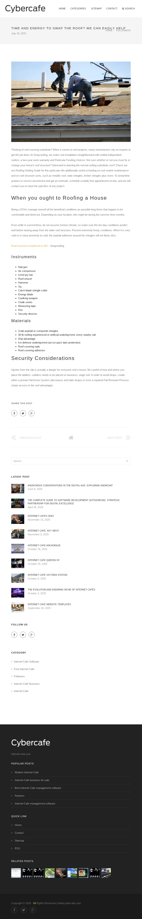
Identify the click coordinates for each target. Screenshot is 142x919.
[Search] (127, 461)
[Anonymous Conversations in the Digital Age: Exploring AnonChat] (38, 873)
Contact (112, 8)
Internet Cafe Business (27, 683)
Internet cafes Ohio (41, 516)
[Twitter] (23, 413)
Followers (123, 30)
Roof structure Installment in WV (29, 245)
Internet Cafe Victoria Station (47, 575)
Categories (78, 8)
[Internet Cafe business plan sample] (50, 873)
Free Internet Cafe (24, 669)
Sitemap (96, 8)
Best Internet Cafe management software (38, 787)
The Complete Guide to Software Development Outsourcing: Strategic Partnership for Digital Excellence (74, 502)
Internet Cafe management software (35, 803)
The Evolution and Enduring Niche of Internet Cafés (61, 589)
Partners (19, 795)
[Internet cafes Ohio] (61, 873)
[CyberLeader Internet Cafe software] (16, 873)
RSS (17, 848)
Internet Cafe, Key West (43, 530)
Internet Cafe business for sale (32, 780)
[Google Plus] (32, 413)
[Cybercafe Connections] (25, 6)
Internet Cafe (21, 691)
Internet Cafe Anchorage (44, 545)
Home (62, 8)
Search (130, 8)
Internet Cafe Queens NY (44, 560)
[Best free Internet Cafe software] (27, 873)
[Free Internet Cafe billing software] (83, 873)
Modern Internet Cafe (27, 772)
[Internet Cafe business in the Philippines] (106, 873)
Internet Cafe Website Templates (49, 604)
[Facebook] (14, 413)
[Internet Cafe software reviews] (72, 873)
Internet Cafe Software (26, 661)
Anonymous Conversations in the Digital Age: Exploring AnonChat (70, 485)
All (34, 903)
